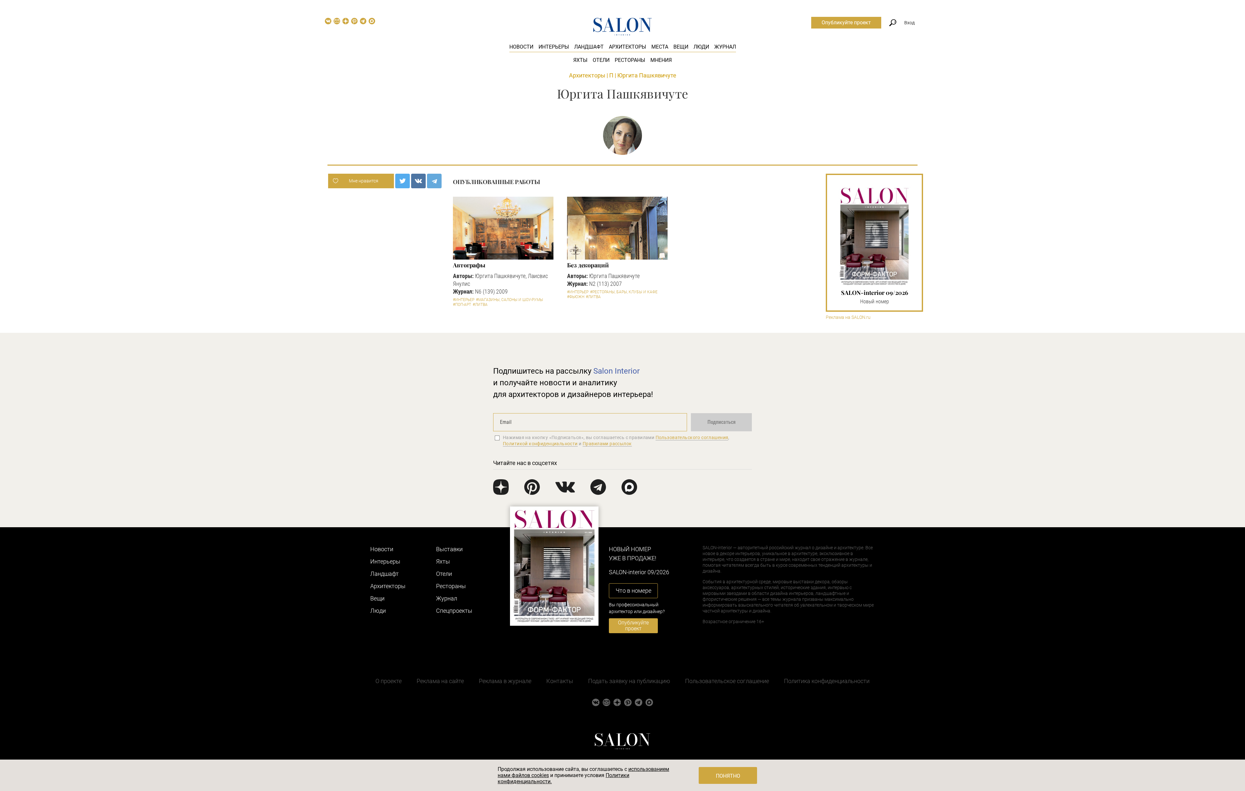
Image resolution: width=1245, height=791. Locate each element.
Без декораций (588, 265)
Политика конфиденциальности (827, 681)
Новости (521, 47)
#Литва (480, 305)
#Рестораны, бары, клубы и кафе (624, 292)
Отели (601, 60)
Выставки (449, 549)
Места (659, 47)
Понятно (728, 776)
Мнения (661, 60)
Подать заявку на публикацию (629, 681)
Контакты (559, 681)
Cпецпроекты (454, 610)
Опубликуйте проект (846, 22)
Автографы (469, 265)
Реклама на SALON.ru (848, 317)
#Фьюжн (575, 297)
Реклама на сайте (440, 681)
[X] (402, 181)
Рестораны (630, 60)
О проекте (388, 681)
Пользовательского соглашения (692, 437)
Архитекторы (627, 47)
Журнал (725, 47)
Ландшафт (589, 47)
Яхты (580, 60)
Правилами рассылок (607, 443)
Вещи (680, 47)
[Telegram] (434, 181)
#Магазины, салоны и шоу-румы (509, 300)
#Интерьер (463, 300)
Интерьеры (554, 47)
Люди (701, 47)
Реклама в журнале (505, 681)
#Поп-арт (462, 305)
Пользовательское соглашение (727, 681)
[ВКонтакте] (418, 181)
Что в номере (633, 590)
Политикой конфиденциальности (540, 443)
